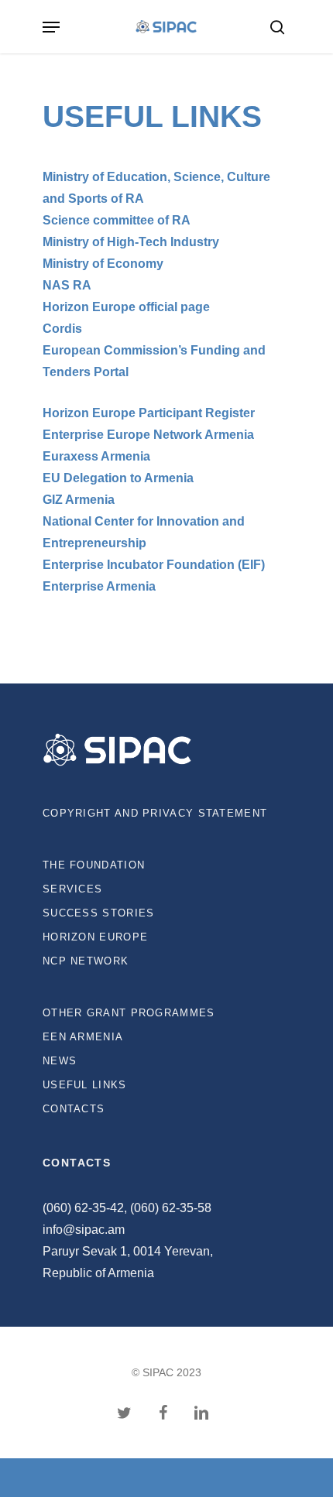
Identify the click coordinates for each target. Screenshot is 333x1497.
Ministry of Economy (103, 263)
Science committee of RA (117, 220)
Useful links (85, 1085)
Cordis (62, 328)
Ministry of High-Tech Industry (131, 241)
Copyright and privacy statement (155, 813)
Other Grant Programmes (129, 1013)
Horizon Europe (95, 937)
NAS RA (67, 285)
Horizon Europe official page (126, 306)
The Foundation (94, 865)
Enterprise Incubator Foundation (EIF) (154, 564)
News (60, 1061)
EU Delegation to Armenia (118, 478)
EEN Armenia (83, 1037)
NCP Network (86, 961)
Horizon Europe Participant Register (149, 413)
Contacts (74, 1109)
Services (72, 889)
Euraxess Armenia (96, 456)
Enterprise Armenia (99, 586)
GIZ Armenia (79, 499)
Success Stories (99, 913)
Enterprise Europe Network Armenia (148, 434)
